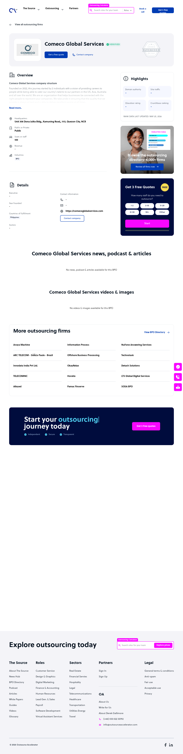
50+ (147, 212)
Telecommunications (80, 694)
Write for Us (105, 707)
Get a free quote (56, 55)
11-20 (162, 206)
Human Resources (45, 694)
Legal (72, 688)
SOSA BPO (127, 386)
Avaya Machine (21, 345)
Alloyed (17, 386)
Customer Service (45, 671)
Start (147, 223)
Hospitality (75, 682)
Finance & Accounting (47, 688)
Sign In (102, 671)
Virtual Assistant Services (49, 716)
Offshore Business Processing (83, 355)
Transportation (77, 705)
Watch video (149, 584)
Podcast (13, 688)
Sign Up (103, 676)
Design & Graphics (45, 676)
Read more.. (15, 108)
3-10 (147, 206)
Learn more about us (120, 584)
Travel (72, 716)
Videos (12, 711)
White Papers (16, 699)
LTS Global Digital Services (135, 376)
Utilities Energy (77, 711)
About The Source (18, 671)
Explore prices (163, 645)
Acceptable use (153, 688)
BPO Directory (16, 682)
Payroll (39, 705)
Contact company (72, 218)
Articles (13, 694)
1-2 (132, 206)
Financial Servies (78, 676)
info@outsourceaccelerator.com (120, 725)
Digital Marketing (45, 682)
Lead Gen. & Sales (45, 699)
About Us (104, 702)
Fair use (149, 682)
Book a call (142, 10)
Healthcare (75, 699)
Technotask (127, 355)
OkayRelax (73, 366)
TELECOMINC (20, 376)
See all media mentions (155, 597)
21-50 (132, 212)
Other (162, 212)
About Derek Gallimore (111, 713)
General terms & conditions (159, 671)
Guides (13, 705)
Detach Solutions (130, 366)
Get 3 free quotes (163, 11)
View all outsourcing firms (29, 24)
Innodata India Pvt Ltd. (25, 366)
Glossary (13, 716)
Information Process (78, 345)
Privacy (148, 694)
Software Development (48, 711)
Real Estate (75, 671)
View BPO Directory (154, 332)
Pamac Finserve (75, 386)
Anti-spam (150, 676)
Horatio (71, 376)
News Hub (14, 676)
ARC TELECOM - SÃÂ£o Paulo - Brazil (33, 355)
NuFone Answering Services (136, 345)
